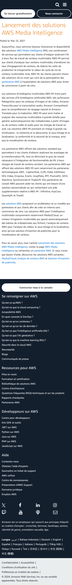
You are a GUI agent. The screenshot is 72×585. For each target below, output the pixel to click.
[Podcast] (44, 512)
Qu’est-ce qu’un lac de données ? (19, 326)
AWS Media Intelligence (29, 50)
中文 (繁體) (8, 553)
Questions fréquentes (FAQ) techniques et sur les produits (33, 393)
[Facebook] (27, 505)
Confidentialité (10, 562)
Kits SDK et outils (11, 422)
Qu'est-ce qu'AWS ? (12, 302)
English (57, 539)
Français (17, 544)
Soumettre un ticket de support (19, 470)
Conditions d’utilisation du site (18, 567)
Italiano (29, 544)
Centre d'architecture (13, 388)
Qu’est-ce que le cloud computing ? (21, 307)
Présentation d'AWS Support (17, 484)
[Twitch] (10, 512)
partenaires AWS (11, 81)
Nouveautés (8, 349)
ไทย (25, 548)
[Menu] (64, 4)
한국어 (44, 548)
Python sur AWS (10, 431)
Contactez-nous (10, 461)
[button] (18, 13)
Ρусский (16, 548)
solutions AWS (14, 203)
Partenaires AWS (11, 402)
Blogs (5, 354)
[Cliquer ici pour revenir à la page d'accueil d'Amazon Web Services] (9, 4)
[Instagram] (61, 505)
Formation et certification (16, 378)
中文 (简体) (56, 548)
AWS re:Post (8, 475)
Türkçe (5, 548)
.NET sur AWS (9, 427)
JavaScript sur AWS (12, 445)
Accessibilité (27, 562)
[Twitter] (10, 505)
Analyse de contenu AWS (30, 258)
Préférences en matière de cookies (20, 571)
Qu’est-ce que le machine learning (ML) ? (24, 340)
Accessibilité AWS (11, 311)
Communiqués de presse (15, 358)
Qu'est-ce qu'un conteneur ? (17, 321)
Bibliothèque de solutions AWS (18, 383)
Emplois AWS (9, 494)
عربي (14, 539)
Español (6, 544)
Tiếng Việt (55, 544)
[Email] (61, 512)
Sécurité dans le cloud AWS (16, 344)
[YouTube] (27, 512)
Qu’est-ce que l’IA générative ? (18, 335)
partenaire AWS (42, 250)
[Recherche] (57, 4)
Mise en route (9, 374)
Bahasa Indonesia (29, 539)
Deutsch (45, 539)
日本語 (33, 548)
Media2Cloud (9, 258)
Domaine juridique (12, 489)
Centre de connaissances (15, 480)
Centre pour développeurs (16, 417)
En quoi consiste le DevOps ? (17, 316)
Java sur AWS (9, 436)
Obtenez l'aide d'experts (15, 466)
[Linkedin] (44, 505)
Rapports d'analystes (13, 397)
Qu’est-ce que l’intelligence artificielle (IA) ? (25, 330)
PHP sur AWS (9, 441)
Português (41, 544)
